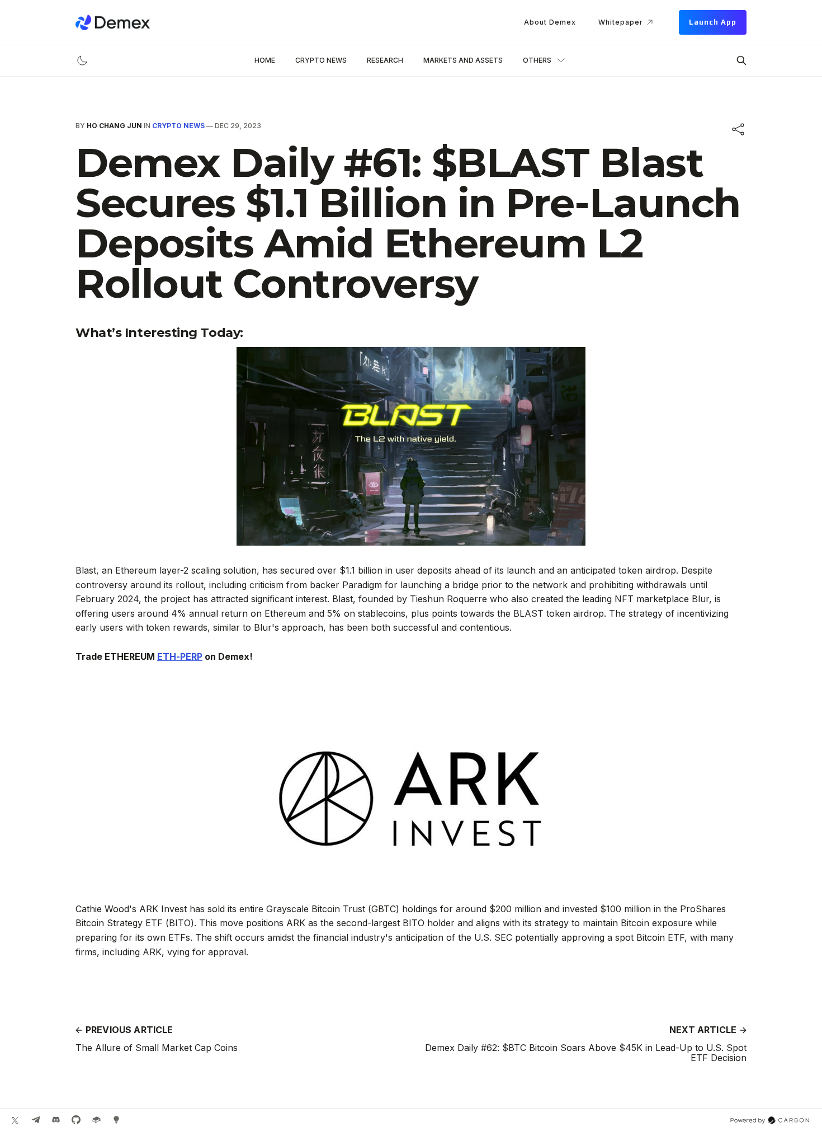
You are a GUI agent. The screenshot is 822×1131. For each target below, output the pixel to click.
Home (264, 60)
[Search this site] (741, 60)
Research (385, 60)
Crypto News (321, 60)
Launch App (712, 22)
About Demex (550, 22)
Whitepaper (620, 22)
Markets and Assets (463, 60)
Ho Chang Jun (114, 125)
